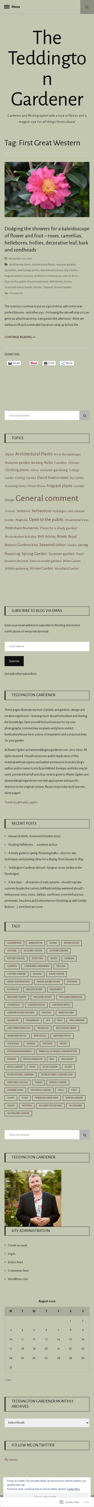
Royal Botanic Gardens (20, 1074)
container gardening (54, 470)
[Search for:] (47, 415)
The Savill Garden (41, 1090)
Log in (11, 1253)
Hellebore (40, 276)
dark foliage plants (28, 270)
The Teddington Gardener (47, 69)
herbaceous (54, 276)
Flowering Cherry (15, 486)
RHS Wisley (67, 1059)
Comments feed (18, 1270)
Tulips (10, 1098)
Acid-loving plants (20, 264)
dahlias (37, 974)
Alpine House (71, 943)
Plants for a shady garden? (58, 528)
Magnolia (22, 520)
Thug (61, 1090)
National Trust (62, 1036)
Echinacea (13, 989)
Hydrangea (60, 511)
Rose (32, 1067)
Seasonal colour (14, 287)
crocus (60, 966)
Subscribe (14, 661)
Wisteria (27, 1105)
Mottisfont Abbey (66, 1028)
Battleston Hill (16, 958)
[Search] (84, 415)
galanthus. (14, 1005)
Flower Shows (36, 486)
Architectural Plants (43, 264)
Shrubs (38, 287)
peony (63, 1043)
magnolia (43, 1028)
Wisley (11, 1105)
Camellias (10, 270)
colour (34, 470)
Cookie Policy (73, 1489)
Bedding (37, 463)
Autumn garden (66, 264)
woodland (75, 1105)
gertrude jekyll (61, 1005)
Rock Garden (14, 1067)
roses (68, 1067)
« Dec (8, 1380)
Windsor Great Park (46, 1098)
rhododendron (33, 1059)
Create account (17, 1245)
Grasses (28, 276)
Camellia (69, 958)
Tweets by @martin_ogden (21, 802)
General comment (47, 498)
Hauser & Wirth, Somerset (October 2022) (34, 836)
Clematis (73, 463)
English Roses (34, 989)
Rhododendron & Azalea (20, 536)
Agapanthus (14, 943)
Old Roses (13, 1043)
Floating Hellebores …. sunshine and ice (32, 844)
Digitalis (72, 982)
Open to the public (15, 281)
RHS (52, 1059)
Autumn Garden (59, 951)
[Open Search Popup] (87, 7)
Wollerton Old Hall (50, 1105)
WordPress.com (18, 1279)
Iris (48, 1020)
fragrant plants (16, 997)
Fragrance (56, 989)
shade (38, 1082)
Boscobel (37, 958)
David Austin (56, 974)
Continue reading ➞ (20, 337)
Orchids (47, 1043)
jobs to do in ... (71, 276)
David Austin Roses (18, 982)
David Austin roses (52, 270)
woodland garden (18, 1113)
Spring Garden (34, 553)
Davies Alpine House (48, 982)
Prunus (11, 1059)
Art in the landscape (67, 454)
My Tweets (11, 1459)
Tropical (48, 287)
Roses (68, 281)
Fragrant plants (13, 276)
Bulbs (48, 463)
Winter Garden (62, 287)
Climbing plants (17, 470)
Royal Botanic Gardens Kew (57, 1074)
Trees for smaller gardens (45, 561)
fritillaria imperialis (70, 997)
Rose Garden (50, 1067)
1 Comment (16, 293)
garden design (36, 1005)
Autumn (11, 951)
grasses (46, 1013)
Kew (59, 1020)
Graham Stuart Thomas (20, 1013)
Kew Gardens (76, 1020)
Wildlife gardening (16, 568)
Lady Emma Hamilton (18, 1028)
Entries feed (15, 1262)
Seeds (28, 287)
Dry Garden (71, 270)
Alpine (9, 454)
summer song (15, 1090)
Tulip (74, 1090)
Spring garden (57, 1082)
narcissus (40, 1036)
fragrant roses (43, 997)
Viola (25, 1098)
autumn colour (33, 951)
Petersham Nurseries (22, 528)
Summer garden (62, 554)
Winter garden (74, 1098)
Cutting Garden (25, 478)
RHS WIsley (56, 281)
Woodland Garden (67, 568)
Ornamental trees (37, 281)
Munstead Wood (17, 1036)
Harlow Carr (66, 1013)
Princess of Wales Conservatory (58, 1051)
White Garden (72, 561)
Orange (30, 1043)
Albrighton (35, 943)
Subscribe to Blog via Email (37, 611)
